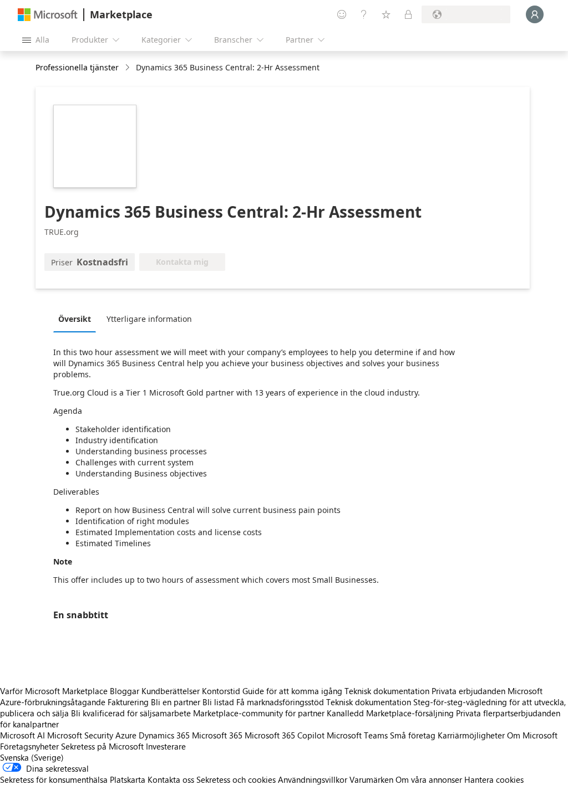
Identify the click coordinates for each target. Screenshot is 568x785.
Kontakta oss (171, 779)
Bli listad (218, 701)
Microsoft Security (80, 735)
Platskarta (127, 779)
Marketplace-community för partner (258, 713)
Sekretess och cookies (236, 779)
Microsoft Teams (357, 735)
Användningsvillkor (312, 779)
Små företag (412, 735)
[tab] (77, 318)
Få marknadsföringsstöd (280, 701)
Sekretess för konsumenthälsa (54, 779)
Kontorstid (221, 690)
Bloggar (124, 690)
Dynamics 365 (164, 735)
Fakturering (128, 701)
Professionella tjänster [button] (77, 67)
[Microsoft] (48, 14)
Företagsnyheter (29, 746)
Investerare (166, 746)
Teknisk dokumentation (386, 690)
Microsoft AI (22, 735)
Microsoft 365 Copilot (284, 735)
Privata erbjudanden (468, 690)
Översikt (74, 319)
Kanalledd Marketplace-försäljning (390, 713)
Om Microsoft (532, 735)
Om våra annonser (428, 779)
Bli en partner (175, 701)
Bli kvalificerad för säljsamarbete (131, 713)
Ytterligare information (149, 319)
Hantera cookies (494, 779)
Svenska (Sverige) (32, 757)
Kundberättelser (170, 690)
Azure (125, 735)
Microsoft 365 (217, 735)
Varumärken (371, 779)
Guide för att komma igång (292, 690)
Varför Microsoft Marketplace (54, 690)
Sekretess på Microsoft (102, 746)
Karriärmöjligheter (471, 735)
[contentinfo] (128, 68)
